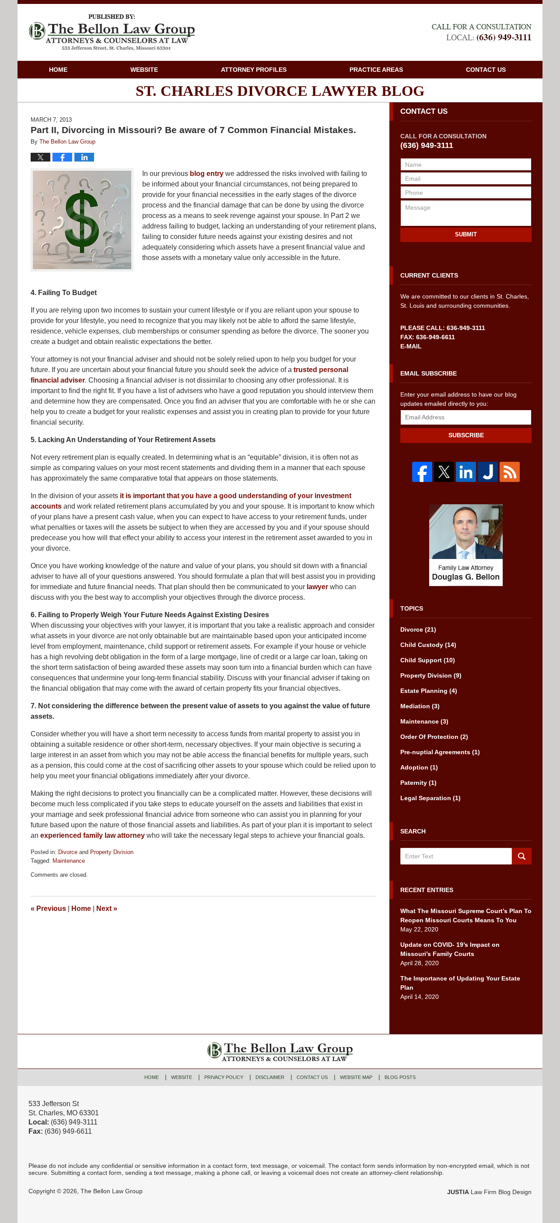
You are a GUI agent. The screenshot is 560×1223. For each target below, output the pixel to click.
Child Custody (428, 644)
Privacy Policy (223, 1077)
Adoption (419, 767)
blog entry (207, 173)
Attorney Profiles (254, 69)
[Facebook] (422, 472)
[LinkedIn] (466, 472)
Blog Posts (400, 1077)
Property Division (111, 852)
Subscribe (466, 435)
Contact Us (486, 69)
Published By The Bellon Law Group (482, 33)
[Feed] (510, 472)
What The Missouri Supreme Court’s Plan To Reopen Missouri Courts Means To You (466, 915)
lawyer (317, 586)
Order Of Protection (434, 736)
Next (106, 908)
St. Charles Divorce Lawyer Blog (111, 32)
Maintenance (68, 861)
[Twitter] (444, 472)
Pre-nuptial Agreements (440, 752)
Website (144, 69)
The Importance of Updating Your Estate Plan (460, 983)
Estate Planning (428, 690)
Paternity (418, 782)
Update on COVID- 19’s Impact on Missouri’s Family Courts (450, 949)
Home (58, 69)
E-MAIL (411, 346)
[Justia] (488, 472)
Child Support (427, 660)
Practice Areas (376, 69)
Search (522, 856)
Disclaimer (270, 1077)
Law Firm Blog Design (489, 1191)
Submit (466, 234)
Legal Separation (430, 797)
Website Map (356, 1077)
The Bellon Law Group (111, 1191)
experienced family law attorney (92, 835)
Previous (48, 908)
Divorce (67, 852)
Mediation (420, 706)
